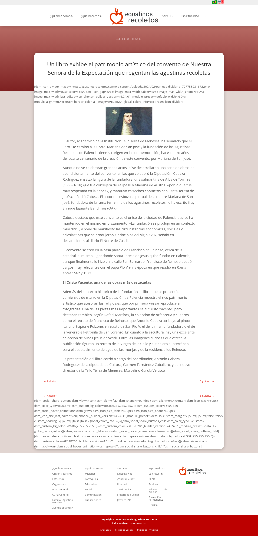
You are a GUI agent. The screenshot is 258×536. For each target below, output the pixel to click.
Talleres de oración (158, 491)
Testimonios (124, 489)
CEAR (152, 479)
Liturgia (153, 505)
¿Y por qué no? (125, 479)
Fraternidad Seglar (128, 495)
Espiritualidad (190, 16)
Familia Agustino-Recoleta (63, 501)
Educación (91, 484)
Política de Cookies (124, 530)
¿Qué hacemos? (91, 16)
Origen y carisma (62, 474)
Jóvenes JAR (124, 500)
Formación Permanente (156, 498)
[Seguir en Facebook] (36, 3)
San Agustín (156, 474)
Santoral (153, 484)
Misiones (90, 474)
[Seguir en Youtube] (47, 3)
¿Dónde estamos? (62, 508)
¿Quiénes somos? (61, 16)
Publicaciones (93, 500)
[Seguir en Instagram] (42, 3)
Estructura (58, 479)
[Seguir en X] (53, 3)
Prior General (60, 489)
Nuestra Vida (125, 474)
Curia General (60, 495)
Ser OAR (167, 16)
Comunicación (93, 495)
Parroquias (91, 479)
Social (88, 489)
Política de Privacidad (147, 530)
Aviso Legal (105, 530)
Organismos (59, 484)
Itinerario (122, 484)
